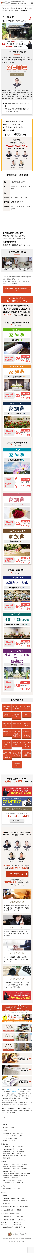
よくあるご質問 (5, 1210)
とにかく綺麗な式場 (8, 1182)
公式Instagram (23, 1227)
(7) (17, 764)
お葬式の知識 (4, 1195)
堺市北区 (20, 1166)
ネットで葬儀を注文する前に (10, 1138)
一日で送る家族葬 (7, 1146)
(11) (27, 715)
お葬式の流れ (6, 1198)
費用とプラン (4, 1144)
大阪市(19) (17, 707)
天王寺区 (14, 1089)
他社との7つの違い (18, 1133)
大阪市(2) (27, 734)
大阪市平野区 (24, 1169)
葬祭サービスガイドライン (21, 1222)
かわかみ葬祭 (13, 1091)
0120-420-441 (17, 145)
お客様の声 (4, 1186)
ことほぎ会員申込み (6, 1216)
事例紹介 (3, 1192)
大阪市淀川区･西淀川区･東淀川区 (11, 1173)
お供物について (24, 1198)
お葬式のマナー (15, 1198)
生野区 (19, 1089)
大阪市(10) (7, 724)
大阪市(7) (16, 716)
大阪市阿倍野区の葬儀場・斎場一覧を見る (16, 289)
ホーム (3, 1121)
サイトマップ (4, 1224)
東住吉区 (9, 1089)
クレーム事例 (16, 1188)
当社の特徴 (4, 1131)
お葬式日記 (16, 1206)
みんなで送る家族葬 (8, 1149)
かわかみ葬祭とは (7, 1133)
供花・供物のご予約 (18, 1216)
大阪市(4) (7, 715)
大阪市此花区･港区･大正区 (20, 1175)
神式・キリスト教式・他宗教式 (10, 1155)
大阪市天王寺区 (15, 1164)
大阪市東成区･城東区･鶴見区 (10, 1171)
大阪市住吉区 (15, 1169)
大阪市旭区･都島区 (25, 1173)
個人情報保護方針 (6, 1220)
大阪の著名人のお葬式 (16, 1136)
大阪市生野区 (6, 1164)
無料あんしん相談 (14, 1213)
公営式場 (20, 1180)
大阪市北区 (5, 1166)
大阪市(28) (7, 707)
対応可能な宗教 (6, 1158)
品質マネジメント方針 (7, 1222)
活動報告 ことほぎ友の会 (9, 1140)
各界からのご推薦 (7, 1188)
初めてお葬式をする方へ (7, 1127)
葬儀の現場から (24, 1206)
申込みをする (16, 820)
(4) (17, 754)
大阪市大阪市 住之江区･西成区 (10, 1178)
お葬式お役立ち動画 (6, 1206)
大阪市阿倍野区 (6, 1169)
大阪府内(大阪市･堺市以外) (9, 1180)
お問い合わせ (4, 1213)
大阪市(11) (7, 744)
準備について (24, 1200)
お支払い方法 (23, 1155)
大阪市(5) (26, 707)
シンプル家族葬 (6, 1151)
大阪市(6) (26, 744)
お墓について (15, 1200)
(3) (7, 755)
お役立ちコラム (6, 1203)
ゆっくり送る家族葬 (18, 1146)
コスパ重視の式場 (18, 1182)
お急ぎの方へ (4, 1124)
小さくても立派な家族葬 (18, 1151)
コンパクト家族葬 (18, 1149)
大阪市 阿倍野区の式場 (12, 10)
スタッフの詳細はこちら (17, 874)
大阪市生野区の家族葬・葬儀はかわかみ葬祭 (15, 8)
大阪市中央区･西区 (7, 1175)
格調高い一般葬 (6, 1153)
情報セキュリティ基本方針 (19, 1220)
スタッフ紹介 (6, 1136)
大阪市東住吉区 (24, 1164)
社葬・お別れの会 (16, 1153)
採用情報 (19, 1210)
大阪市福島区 (13, 1166)
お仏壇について (6, 1200)
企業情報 (13, 1210)
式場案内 (3, 1161)
